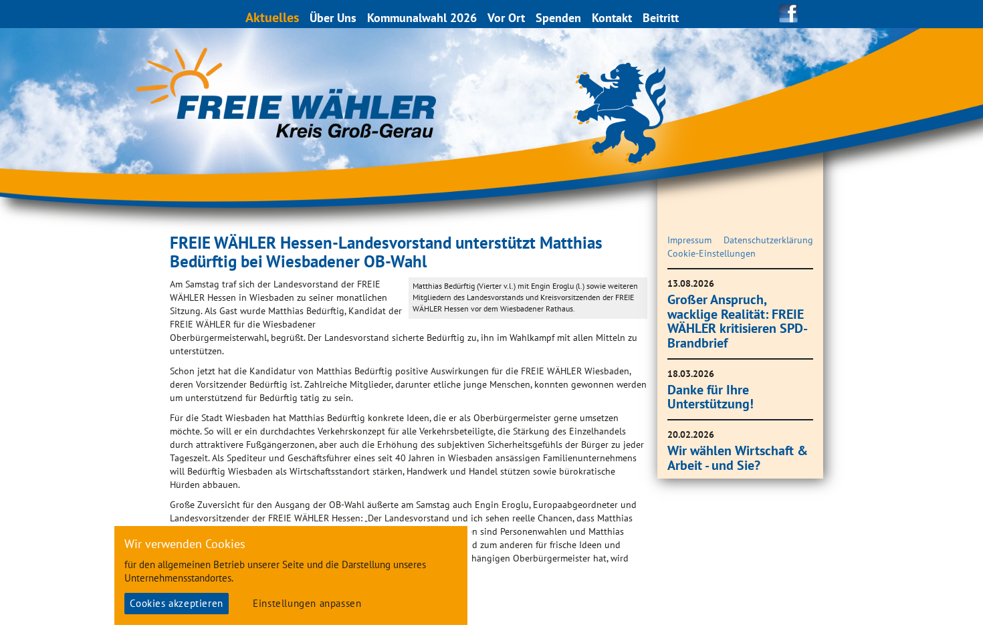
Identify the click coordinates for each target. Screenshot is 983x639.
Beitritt (661, 17)
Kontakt (612, 17)
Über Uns (333, 17)
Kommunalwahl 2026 (422, 17)
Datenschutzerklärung (768, 240)
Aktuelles (272, 17)
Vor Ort (506, 17)
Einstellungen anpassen (307, 603)
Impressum (689, 240)
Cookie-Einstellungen (711, 253)
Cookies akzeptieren (176, 603)
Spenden (558, 17)
